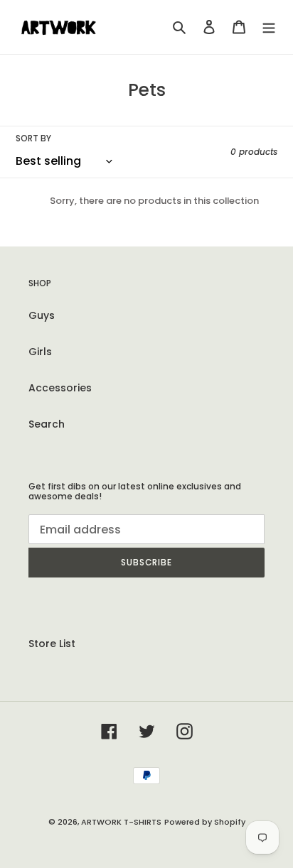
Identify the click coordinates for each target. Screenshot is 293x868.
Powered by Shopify (204, 822)
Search (46, 424)
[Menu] (269, 26)
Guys (41, 315)
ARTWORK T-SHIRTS (121, 822)
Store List (51, 643)
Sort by (33, 138)
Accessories (60, 388)
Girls (40, 352)
